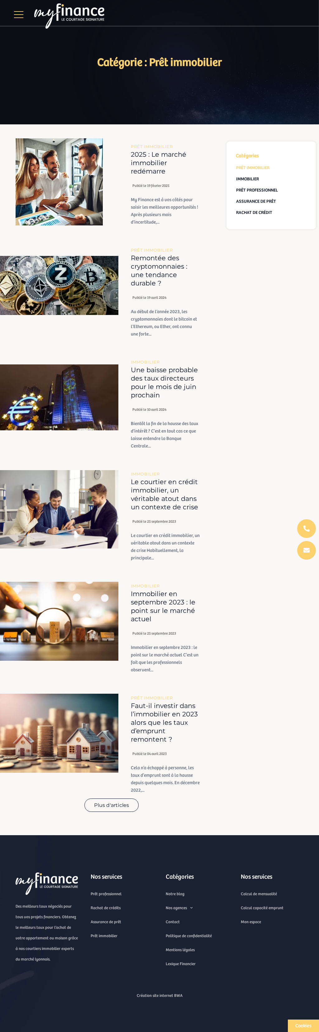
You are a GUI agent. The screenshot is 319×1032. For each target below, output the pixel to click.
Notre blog (175, 894)
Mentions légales (180, 950)
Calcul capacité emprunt (262, 908)
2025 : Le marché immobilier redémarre (158, 162)
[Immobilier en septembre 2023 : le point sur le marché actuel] (59, 621)
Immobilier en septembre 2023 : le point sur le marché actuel (163, 606)
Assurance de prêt (106, 922)
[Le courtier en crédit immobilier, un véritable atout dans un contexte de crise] (59, 509)
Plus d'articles (111, 805)
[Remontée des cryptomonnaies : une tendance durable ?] (59, 285)
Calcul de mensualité (259, 894)
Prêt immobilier (152, 146)
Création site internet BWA (160, 995)
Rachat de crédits (106, 908)
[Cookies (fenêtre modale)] (303, 1026)
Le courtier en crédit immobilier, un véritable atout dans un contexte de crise (164, 494)
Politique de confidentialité (189, 936)
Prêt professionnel (106, 894)
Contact (173, 922)
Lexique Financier (181, 964)
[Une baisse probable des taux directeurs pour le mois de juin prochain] (59, 397)
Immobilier (145, 361)
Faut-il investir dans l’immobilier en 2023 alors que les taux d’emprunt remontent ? (164, 722)
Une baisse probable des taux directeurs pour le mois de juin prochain (164, 382)
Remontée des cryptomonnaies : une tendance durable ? (159, 270)
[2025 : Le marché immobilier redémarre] (59, 181)
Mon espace (251, 922)
